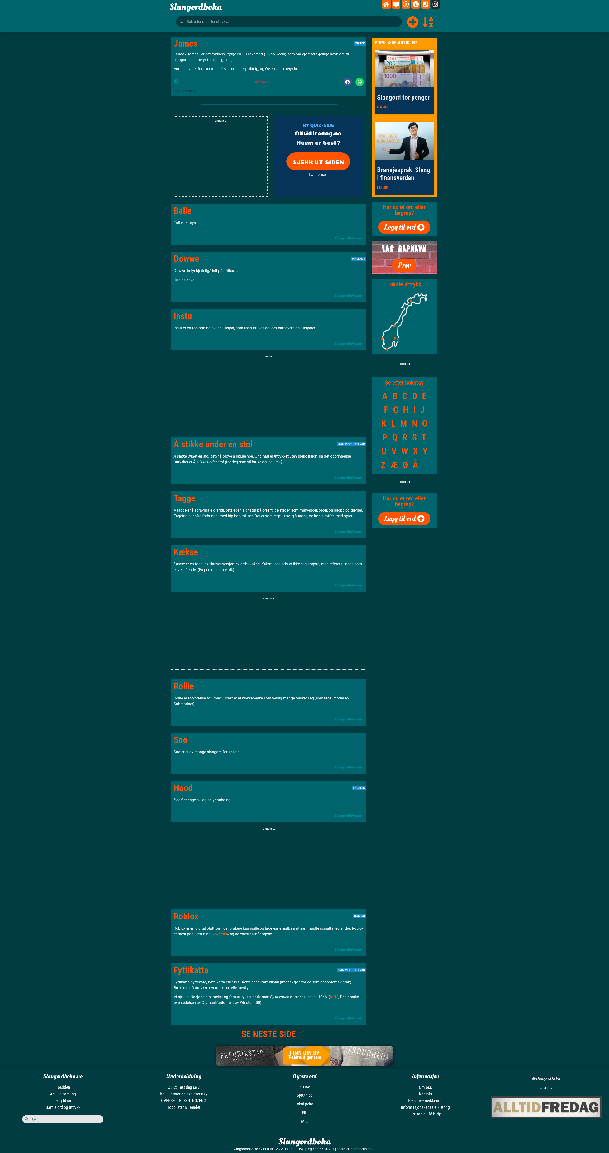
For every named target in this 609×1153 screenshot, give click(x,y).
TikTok (360, 43)
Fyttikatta (191, 970)
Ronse (304, 1086)
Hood (183, 788)
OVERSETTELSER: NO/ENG (183, 1100)
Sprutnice (304, 1095)
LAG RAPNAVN (404, 248)
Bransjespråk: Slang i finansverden (403, 174)
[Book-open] (396, 4)
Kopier (260, 82)
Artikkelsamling (63, 1093)
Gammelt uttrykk (351, 444)
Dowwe (186, 259)
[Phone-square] (425, 4)
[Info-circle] (415, 4)
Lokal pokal (304, 1103)
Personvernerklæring (425, 1100)
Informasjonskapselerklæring (425, 1107)
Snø (180, 740)
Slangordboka (195, 7)
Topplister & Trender (183, 1107)
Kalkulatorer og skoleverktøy (183, 1093)
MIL (304, 1121)
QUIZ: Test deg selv (184, 1087)
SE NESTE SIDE (268, 1034)
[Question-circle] (406, 4)
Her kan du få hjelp (425, 1113)
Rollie (184, 686)
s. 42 (334, 997)
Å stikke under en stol (213, 444)
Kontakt (425, 1093)
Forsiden (63, 1087)
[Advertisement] (221, 160)
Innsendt (358, 258)
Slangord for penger (403, 97)
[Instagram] (435, 4)
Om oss (425, 1087)
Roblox (186, 916)
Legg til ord (63, 1100)
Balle (183, 210)
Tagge (184, 498)
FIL (304, 1112)
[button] (347, 82)
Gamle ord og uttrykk (62, 1107)
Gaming (359, 916)
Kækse (186, 552)
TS (268, 54)
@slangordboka (546, 1079)
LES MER (383, 107)
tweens (221, 934)
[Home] (386, 4)
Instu (183, 316)
